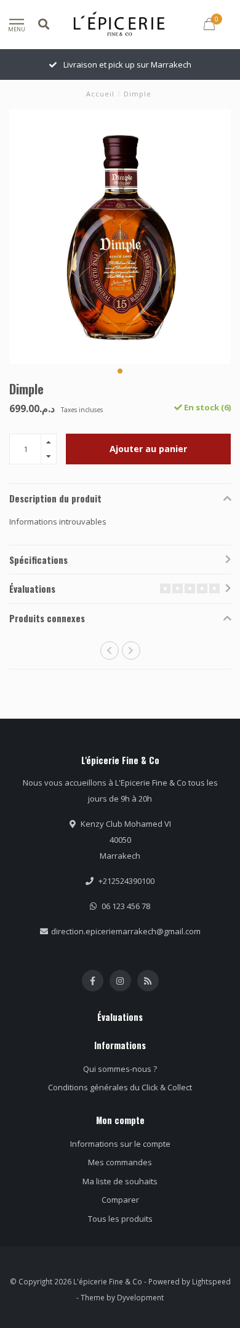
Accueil (100, 93)
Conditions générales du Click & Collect (120, 1087)
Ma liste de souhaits (120, 1181)
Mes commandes (120, 1162)
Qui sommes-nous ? (120, 1068)
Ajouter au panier (148, 449)
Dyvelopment (140, 1297)
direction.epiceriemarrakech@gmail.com (126, 931)
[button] (120, 371)
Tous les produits (120, 1218)
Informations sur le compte (120, 1143)
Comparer (120, 1199)
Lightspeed (211, 1281)
